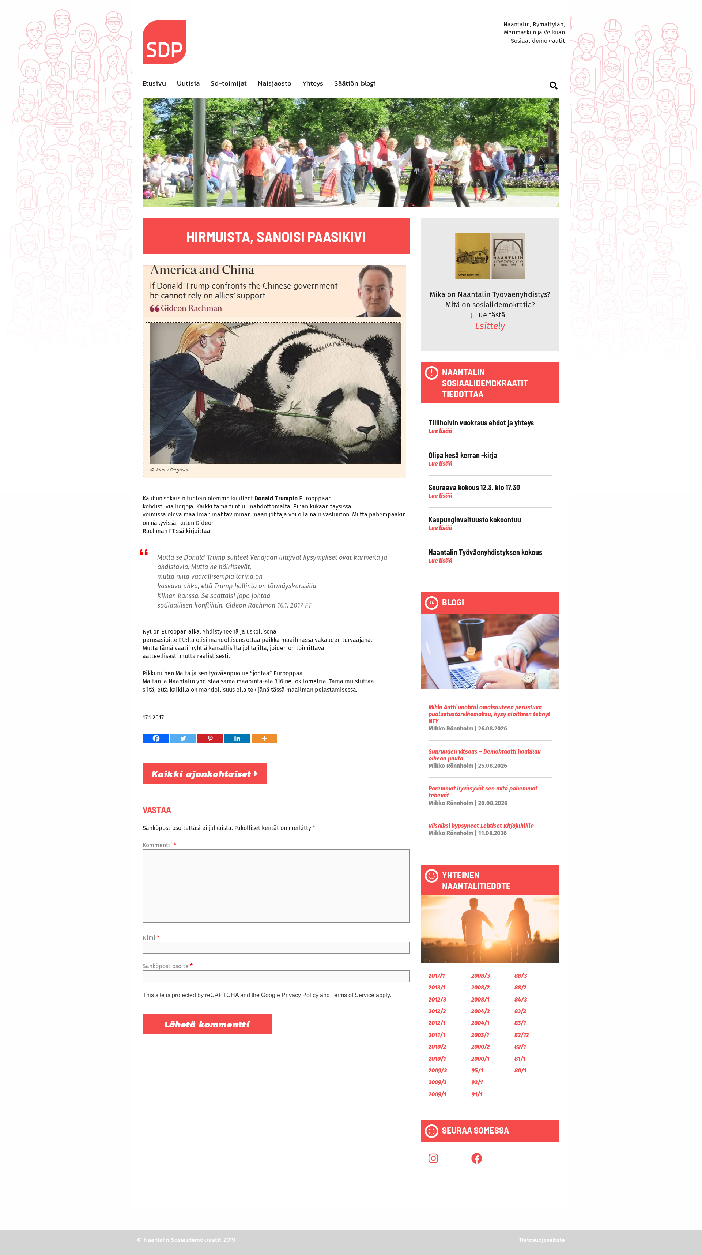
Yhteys (312, 83)
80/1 (520, 1070)
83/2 (520, 1011)
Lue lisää (440, 431)
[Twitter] (183, 738)
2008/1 (480, 999)
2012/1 (437, 1022)
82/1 (520, 1046)
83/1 (520, 1022)
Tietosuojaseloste (542, 1239)
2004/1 (480, 1022)
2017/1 (437, 975)
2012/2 (437, 1011)
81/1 (519, 1058)
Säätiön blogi (355, 83)
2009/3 (438, 1070)
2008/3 (480, 975)
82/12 (521, 1035)
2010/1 (437, 1058)
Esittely (490, 326)
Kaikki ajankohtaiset (203, 774)
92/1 (477, 1082)
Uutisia (188, 83)
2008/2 (480, 987)
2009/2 (437, 1082)
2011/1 (437, 1035)
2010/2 (437, 1046)
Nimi (151, 937)
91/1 (476, 1094)
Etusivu (154, 83)
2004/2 (480, 1011)
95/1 (477, 1070)
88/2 (520, 987)
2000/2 (480, 1046)
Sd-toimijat (229, 83)
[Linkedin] (237, 738)
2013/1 (437, 987)
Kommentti (159, 845)
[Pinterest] (210, 738)
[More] (264, 738)
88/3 (520, 975)
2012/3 (437, 999)
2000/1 (480, 1058)
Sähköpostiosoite (168, 966)
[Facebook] (156, 738)
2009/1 (437, 1094)
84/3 (520, 999)
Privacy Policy (300, 995)
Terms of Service (352, 995)
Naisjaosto (274, 83)
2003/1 (480, 1035)
